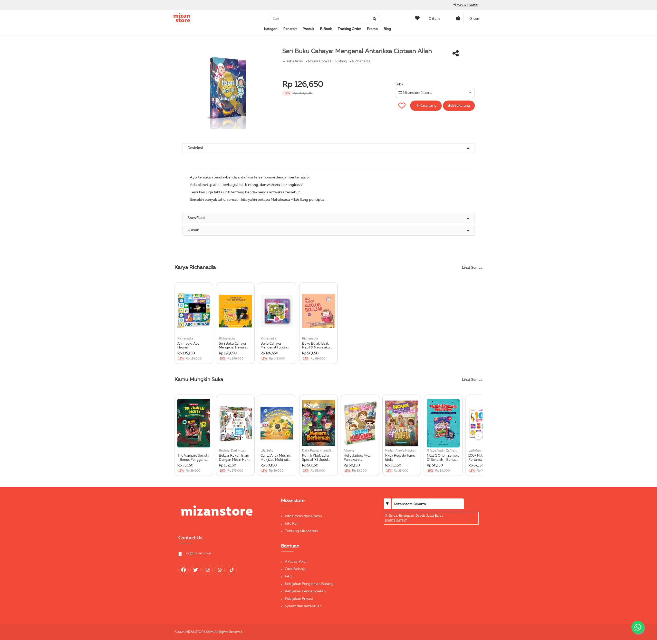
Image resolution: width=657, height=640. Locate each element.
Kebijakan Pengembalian (305, 591)
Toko (399, 84)
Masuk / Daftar (467, 5)
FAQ (289, 576)
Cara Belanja (295, 569)
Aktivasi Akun (296, 561)
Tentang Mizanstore (301, 531)
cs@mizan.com (198, 553)
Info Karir (292, 523)
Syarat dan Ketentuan (303, 606)
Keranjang (428, 105)
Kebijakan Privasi (299, 599)
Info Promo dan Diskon (303, 516)
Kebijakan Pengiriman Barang (309, 584)
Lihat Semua (472, 267)
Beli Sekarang (459, 105)
